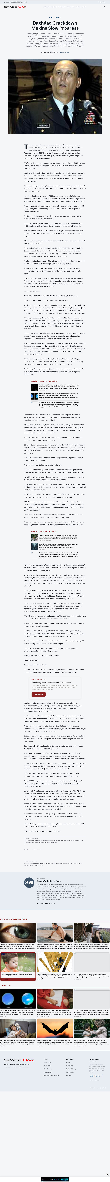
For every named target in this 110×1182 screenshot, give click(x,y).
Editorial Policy (71, 1069)
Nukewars (54, 6)
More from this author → (46, 903)
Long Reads (71, 6)
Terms (99, 1088)
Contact (69, 1075)
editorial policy (55, 899)
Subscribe (102, 2)
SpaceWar (46, 6)
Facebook (34, 850)
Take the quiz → (38, 694)
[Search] (104, 7)
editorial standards (29, 865)
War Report (62, 6)
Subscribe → (96, 1076)
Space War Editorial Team (50, 52)
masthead (39, 865)
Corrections (70, 1072)
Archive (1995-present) (51, 1075)
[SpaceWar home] (15, 7)
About (84, 6)
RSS (98, 1080)
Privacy (92, 1088)
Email (40, 850)
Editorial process (64, 52)
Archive (78, 6)
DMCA (104, 1088)
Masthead (69, 1066)
